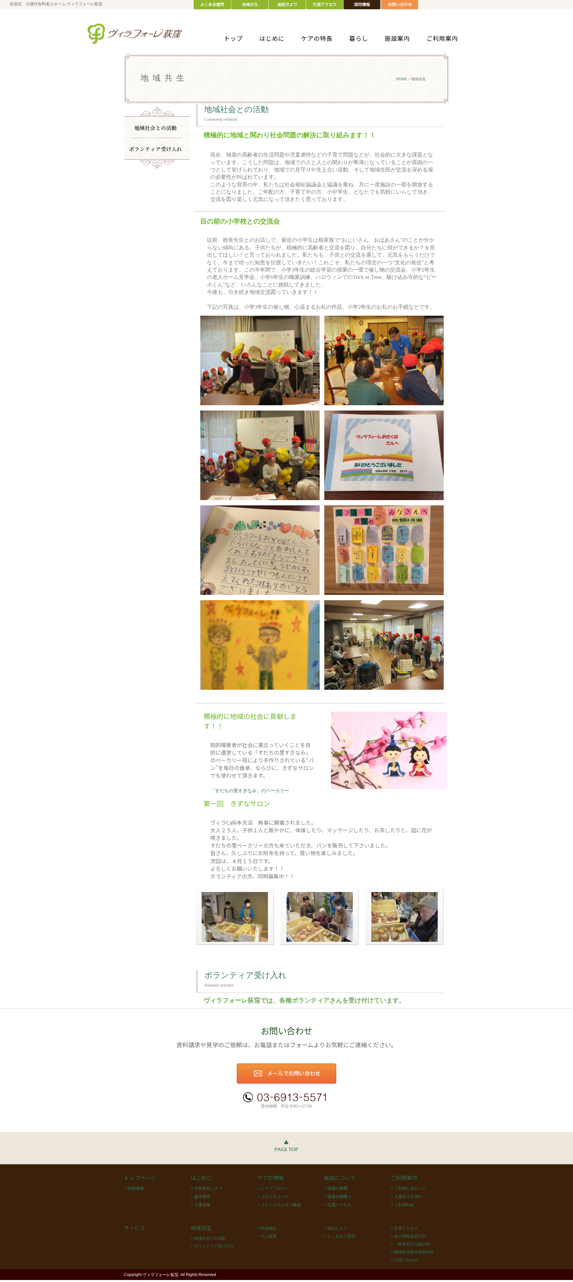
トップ (233, 38)
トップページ (140, 1177)
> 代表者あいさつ (206, 1188)
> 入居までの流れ (406, 1196)
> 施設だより (335, 1228)
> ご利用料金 (402, 1204)
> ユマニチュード (273, 1196)
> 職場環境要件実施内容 (412, 1252)
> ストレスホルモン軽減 (279, 1204)
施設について (340, 1177)
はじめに (272, 38)
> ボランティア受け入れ (212, 1246)
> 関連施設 (267, 1228)
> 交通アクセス (337, 1204)
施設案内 (397, 38)
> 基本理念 (200, 1196)
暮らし (358, 38)
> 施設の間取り (337, 1196)
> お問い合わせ (404, 1260)
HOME (401, 79)
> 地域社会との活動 (208, 1238)
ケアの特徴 (270, 1177)
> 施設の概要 (336, 1188)
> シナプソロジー (273, 1188)
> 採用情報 (134, 1188)
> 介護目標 (200, 1204)
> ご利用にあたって (408, 1188)
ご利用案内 (442, 38)
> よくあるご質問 (339, 1236)
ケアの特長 (317, 38)
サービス (134, 1227)
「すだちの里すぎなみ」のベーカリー (249, 790)
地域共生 (201, 1227)
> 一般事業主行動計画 (410, 1244)
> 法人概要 (267, 1236)
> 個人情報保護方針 (408, 1236)
